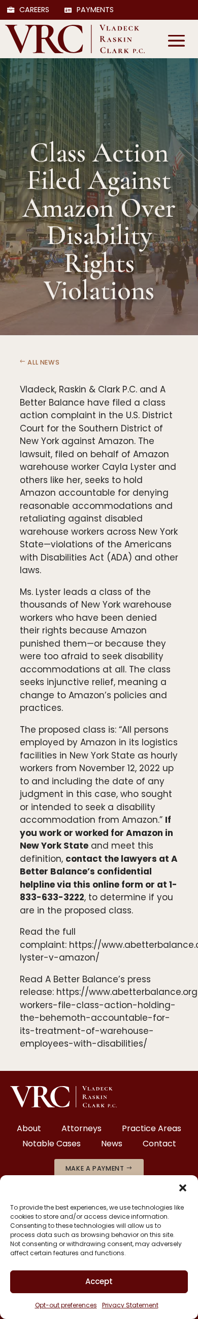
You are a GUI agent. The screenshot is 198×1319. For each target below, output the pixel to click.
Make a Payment (94, 1168)
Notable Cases (51, 1144)
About (29, 1129)
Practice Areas (151, 1129)
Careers (34, 10)
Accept (99, 1281)
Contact (159, 1144)
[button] (183, 1188)
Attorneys (81, 1129)
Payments (95, 10)
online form (117, 884)
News (111, 1144)
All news (43, 362)
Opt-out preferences (66, 1305)
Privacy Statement (130, 1305)
